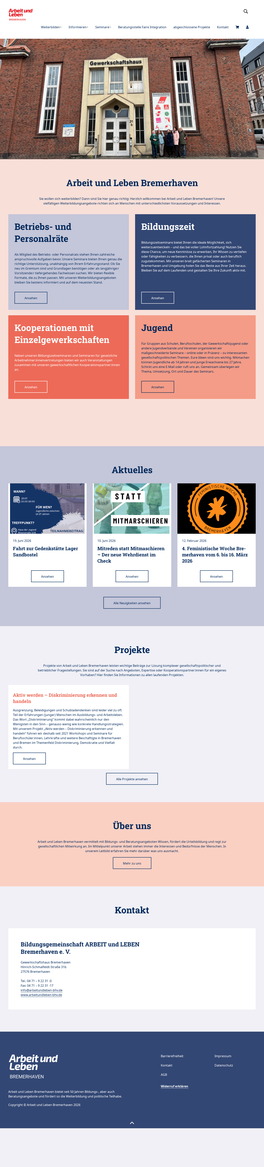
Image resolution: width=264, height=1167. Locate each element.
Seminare (102, 27)
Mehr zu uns (132, 863)
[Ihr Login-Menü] (247, 27)
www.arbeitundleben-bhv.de (41, 995)
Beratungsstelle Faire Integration (142, 27)
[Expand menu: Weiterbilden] (61, 27)
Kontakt (223, 27)
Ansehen (31, 298)
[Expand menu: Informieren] (87, 27)
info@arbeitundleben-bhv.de (41, 990)
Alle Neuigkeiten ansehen (132, 603)
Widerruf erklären (174, 1086)
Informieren (77, 27)
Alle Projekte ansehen (132, 779)
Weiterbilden (50, 27)
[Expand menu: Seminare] (110, 27)
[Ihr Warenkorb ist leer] (237, 27)
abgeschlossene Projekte (191, 27)
